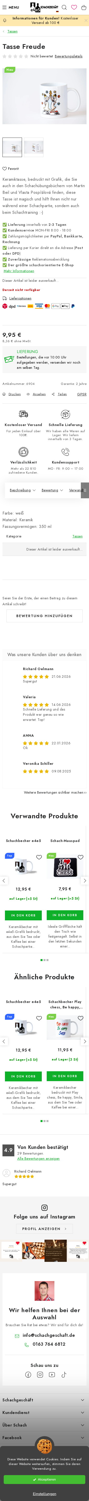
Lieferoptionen (20, 298)
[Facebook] (28, 1375)
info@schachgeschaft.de (49, 1335)
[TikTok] (64, 1375)
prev (4, 881)
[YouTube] (52, 1375)
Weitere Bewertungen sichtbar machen (54, 792)
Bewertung (50, 490)
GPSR (82, 394)
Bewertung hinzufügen (44, 615)
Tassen (77, 536)
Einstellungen (44, 1493)
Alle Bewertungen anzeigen (38, 1158)
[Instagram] (40, 1375)
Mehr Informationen (19, 270)
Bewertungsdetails (69, 56)
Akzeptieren (47, 1479)
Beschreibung (20, 490)
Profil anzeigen (41, 1228)
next (85, 881)
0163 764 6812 (49, 1344)
